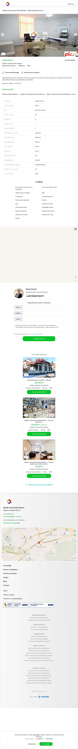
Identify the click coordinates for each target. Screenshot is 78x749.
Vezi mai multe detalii (39, 392)
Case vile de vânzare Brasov (39, 627)
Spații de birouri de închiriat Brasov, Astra (39, 680)
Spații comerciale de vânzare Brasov (32, 94)
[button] (2, 34)
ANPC (5, 591)
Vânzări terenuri (39, 634)
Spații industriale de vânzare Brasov (39, 658)
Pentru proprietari (10, 573)
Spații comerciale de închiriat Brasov (39, 673)
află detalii (36, 735)
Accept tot (46, 744)
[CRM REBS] (43, 697)
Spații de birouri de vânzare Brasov (39, 650)
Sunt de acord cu (29, 334)
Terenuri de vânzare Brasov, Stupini (39, 641)
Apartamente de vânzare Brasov (39, 617)
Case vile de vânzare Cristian (39, 629)
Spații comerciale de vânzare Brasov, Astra (39, 653)
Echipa (5, 577)
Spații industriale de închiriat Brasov (39, 678)
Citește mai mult (7, 89)
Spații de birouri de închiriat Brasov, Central (39, 683)
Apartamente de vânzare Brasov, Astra (39, 620)
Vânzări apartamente (39, 615)
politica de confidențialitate (34, 334)
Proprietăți (7, 566)
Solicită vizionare (39, 338)
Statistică (40, 739)
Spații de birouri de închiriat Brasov (39, 670)
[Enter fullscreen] (75, 229)
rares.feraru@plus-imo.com (12, 516)
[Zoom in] (75, 277)
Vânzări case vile (39, 624)
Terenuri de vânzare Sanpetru (39, 639)
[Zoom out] (75, 280)
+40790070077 (35, 296)
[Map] (39, 255)
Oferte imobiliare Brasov (10, 94)
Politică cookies (8, 595)
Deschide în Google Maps (11, 523)
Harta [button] (74, 54)
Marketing (50, 739)
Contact (6, 585)
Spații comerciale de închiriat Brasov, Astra (39, 675)
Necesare (30, 739)
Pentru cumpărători (10, 570)
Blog (5, 581)
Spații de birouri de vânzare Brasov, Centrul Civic (39, 660)
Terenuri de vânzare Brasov (39, 636)
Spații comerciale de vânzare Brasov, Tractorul (39, 655)
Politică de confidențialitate (12, 599)
